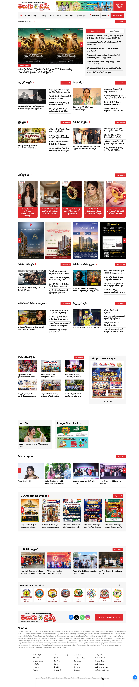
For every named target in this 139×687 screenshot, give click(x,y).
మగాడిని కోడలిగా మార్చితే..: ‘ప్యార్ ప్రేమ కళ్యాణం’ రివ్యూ (59, 285)
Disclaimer (95, 678)
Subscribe (119, 16)
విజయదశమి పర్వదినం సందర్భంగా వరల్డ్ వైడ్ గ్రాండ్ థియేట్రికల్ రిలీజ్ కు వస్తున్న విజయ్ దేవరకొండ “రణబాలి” (105, 38)
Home (21, 15)
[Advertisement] (71, 164)
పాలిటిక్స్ (43, 16)
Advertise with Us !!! (109, 617)
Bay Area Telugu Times (119, 6)
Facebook (71, 617)
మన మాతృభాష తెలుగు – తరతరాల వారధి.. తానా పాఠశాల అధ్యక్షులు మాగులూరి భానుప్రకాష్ (74, 397)
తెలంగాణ (77, 667)
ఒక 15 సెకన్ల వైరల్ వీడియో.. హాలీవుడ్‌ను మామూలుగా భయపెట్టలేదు (59, 319)
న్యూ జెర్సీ (57, 667)
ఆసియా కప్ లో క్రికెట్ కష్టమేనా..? (111, 311)
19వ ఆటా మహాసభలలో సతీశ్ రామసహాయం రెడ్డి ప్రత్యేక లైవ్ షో (72, 514)
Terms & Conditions (56, 678)
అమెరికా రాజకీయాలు (80, 658)
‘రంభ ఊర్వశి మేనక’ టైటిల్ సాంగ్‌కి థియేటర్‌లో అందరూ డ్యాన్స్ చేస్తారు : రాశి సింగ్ (113, 131)
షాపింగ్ (56, 658)
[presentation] (19, 44)
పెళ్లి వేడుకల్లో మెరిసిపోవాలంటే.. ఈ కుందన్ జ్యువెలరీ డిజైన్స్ (94, 199)
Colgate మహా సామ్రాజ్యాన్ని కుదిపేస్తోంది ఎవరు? (59, 104)
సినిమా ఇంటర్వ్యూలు (101, 667)
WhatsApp (82, 617)
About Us (44, 678)
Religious (77, 661)
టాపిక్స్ (59, 16)
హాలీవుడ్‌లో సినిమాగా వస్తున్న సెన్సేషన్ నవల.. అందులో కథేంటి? (31, 328)
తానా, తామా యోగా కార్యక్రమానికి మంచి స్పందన (48, 377)
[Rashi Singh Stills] (31, 471)
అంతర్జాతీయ (99, 655)
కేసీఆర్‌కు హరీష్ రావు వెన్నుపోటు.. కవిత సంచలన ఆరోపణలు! (113, 111)
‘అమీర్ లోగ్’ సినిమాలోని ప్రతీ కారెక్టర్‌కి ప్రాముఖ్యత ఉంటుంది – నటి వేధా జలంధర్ (114, 273)
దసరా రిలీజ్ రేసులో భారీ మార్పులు (99, 72)
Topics (35, 670)
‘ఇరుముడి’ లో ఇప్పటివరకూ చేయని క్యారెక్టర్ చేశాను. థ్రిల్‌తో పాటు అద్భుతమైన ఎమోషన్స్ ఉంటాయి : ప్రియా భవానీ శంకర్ (114, 287)
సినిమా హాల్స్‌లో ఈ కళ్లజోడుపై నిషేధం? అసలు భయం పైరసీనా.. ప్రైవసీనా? (31, 107)
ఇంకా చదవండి (120, 21)
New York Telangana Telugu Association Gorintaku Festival (33, 563)
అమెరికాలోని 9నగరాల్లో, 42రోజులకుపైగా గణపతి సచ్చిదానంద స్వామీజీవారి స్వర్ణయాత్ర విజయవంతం (73, 378)
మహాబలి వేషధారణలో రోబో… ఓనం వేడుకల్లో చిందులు (59, 143)
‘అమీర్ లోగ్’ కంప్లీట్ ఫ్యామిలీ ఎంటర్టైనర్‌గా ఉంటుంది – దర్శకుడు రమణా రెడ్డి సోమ (113, 279)
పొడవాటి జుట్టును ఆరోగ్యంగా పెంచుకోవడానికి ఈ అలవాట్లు (28, 199)
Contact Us (105, 678)
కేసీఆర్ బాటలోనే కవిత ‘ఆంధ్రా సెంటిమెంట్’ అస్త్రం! (104, 68)
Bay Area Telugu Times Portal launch (111, 563)
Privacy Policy (70, 678)
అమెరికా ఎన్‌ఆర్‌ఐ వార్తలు (61, 655)
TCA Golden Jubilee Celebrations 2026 (59, 563)
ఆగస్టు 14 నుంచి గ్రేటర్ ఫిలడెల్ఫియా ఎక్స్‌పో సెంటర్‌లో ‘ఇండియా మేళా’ (30, 514)
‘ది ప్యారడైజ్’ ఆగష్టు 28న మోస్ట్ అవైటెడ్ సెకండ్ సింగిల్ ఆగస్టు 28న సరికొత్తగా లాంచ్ (103, 56)
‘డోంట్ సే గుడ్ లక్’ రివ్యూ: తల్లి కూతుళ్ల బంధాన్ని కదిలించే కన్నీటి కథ (59, 280)
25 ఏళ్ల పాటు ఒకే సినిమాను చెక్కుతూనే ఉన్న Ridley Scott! (58, 313)
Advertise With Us (83, 678)
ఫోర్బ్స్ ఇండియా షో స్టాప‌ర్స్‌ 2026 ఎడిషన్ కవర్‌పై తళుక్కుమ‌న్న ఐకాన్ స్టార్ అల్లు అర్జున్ (114, 151)
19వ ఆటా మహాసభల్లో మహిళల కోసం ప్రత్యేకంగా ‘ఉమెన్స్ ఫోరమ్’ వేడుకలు (93, 514)
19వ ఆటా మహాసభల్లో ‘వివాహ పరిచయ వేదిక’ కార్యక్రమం (114, 514)
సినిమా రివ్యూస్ (99, 664)
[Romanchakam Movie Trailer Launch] (86, 471)
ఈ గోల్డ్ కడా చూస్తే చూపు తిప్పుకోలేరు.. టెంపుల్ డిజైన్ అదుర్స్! (72, 199)
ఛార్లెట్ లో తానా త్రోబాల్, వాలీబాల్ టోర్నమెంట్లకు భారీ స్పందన (49, 396)
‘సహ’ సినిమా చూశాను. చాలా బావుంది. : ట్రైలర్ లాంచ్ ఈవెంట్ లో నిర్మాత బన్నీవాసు (86, 148)
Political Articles (100, 658)
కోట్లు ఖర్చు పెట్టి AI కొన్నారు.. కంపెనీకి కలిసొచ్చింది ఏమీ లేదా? (59, 111)
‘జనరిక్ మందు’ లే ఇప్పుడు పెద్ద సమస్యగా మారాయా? (60, 97)
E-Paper (95, 16)
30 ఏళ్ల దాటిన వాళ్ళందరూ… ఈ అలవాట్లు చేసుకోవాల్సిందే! (59, 149)
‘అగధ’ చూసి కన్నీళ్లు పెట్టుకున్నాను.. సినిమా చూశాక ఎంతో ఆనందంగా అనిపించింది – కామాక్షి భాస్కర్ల (114, 293)
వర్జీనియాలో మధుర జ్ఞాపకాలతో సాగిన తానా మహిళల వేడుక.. (26, 377)
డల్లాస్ (56, 664)
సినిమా (52, 16)
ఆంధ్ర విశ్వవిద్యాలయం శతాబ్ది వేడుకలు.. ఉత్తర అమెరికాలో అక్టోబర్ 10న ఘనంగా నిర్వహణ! (26, 397)
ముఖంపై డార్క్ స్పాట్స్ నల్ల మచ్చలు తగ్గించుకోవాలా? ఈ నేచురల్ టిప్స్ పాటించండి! (59, 138)
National (77, 670)
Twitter (76, 617)
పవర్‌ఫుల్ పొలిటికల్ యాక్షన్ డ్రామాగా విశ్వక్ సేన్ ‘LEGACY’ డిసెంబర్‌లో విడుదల (114, 143)
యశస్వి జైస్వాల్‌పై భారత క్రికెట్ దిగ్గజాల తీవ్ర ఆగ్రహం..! (114, 318)
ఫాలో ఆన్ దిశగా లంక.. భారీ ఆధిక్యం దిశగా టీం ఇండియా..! (114, 330)
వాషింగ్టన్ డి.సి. (78, 655)
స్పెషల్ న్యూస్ (81, 16)
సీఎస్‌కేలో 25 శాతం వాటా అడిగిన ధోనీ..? (87, 328)
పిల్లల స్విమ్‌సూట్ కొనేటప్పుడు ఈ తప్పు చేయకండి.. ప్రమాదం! (60, 91)
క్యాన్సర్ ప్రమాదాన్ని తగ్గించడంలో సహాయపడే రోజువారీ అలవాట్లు (116, 199)
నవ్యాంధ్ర (77, 664)
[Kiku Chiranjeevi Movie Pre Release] (113, 471)
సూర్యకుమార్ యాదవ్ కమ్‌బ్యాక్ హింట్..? (111, 324)
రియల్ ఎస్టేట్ (37, 655)
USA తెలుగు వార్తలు (31, 16)
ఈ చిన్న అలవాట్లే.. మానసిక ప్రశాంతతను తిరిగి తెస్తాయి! (27, 147)
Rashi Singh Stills (24, 481)
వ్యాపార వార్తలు (38, 661)
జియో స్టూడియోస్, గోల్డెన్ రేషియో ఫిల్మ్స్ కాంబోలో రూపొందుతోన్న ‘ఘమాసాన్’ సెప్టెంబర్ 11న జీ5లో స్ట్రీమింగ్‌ (114, 138)
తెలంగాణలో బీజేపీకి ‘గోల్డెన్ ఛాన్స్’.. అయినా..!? (113, 90)
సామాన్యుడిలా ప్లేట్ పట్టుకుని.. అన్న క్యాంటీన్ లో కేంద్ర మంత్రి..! (115, 97)
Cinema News (100, 661)
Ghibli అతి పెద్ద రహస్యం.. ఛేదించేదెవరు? (58, 331)
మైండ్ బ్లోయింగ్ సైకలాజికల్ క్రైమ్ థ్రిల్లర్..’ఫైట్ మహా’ (58, 291)
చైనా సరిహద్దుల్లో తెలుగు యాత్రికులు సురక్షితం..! (112, 103)
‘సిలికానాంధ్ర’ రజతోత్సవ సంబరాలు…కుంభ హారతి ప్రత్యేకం (51, 514)
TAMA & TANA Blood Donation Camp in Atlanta (85, 563)
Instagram (87, 617)
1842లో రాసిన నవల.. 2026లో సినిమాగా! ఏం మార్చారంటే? (60, 324)
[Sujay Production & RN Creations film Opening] (58, 471)
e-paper (36, 667)
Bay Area (57, 661)
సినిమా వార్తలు (24, 66)
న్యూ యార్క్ (57, 670)
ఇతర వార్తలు (69, 16)
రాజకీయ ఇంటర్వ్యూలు (102, 670)
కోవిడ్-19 (36, 658)
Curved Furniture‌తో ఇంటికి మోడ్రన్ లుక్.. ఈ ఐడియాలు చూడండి (50, 199)
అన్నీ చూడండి (121, 456)
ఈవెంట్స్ (36, 664)
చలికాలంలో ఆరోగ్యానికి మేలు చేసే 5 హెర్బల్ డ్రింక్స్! (59, 130)
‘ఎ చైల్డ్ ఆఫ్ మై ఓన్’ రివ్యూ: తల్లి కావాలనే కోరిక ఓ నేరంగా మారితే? (59, 273)
